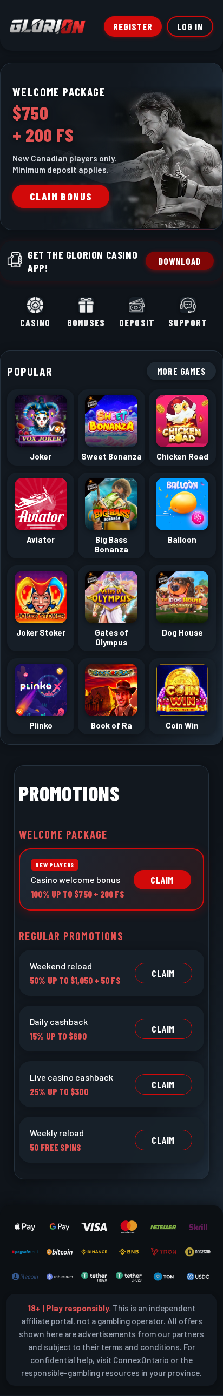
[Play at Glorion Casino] (111, 698)
